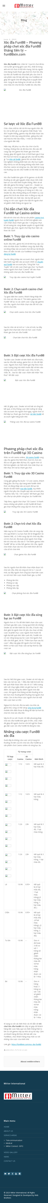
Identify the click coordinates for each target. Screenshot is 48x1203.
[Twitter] (8, 1173)
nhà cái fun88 (14, 159)
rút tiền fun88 (35, 414)
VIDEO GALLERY (10, 1152)
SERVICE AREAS (10, 1135)
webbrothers (10, 1050)
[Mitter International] (24, 5)
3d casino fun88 (32, 457)
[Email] (5, 1173)
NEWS (6, 1156)
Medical (9, 1143)
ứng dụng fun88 (34, 707)
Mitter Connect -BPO (14, 1146)
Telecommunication (14, 1140)
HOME (6, 1127)
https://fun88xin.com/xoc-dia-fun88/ (26, 1044)
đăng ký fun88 (10, 254)
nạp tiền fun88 (26, 488)
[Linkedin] (16, 1173)
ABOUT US (8, 1131)
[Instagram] (19, 1173)
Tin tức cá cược (22, 1050)
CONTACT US (9, 1161)
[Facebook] (12, 1173)
